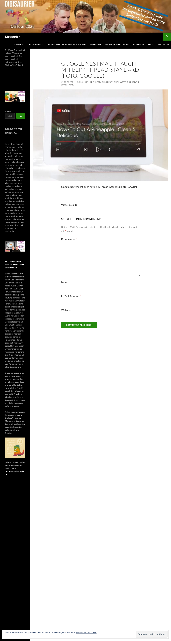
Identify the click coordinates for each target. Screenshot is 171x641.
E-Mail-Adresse (71, 295)
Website (66, 309)
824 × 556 (83, 82)
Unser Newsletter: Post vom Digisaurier (66, 44)
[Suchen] (20, 116)
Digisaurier (12, 36)
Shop (150, 44)
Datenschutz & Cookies (86, 632)
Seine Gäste (95, 44)
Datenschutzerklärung (117, 44)
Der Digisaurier (35, 44)
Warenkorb (163, 44)
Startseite (18, 44)
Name (65, 281)
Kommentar (68, 239)
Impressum (138, 44)
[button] (8, 246)
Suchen (8, 111)
